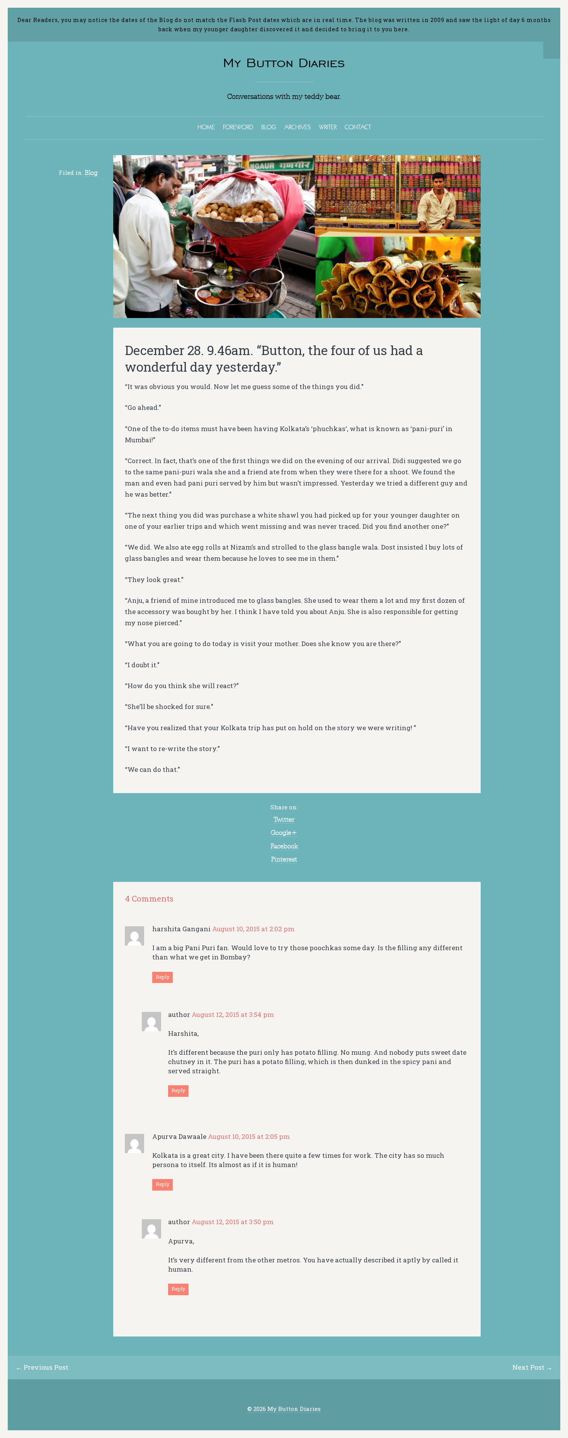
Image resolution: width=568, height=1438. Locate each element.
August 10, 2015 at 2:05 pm (249, 1136)
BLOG (268, 127)
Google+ (284, 832)
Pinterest (284, 859)
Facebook (284, 846)
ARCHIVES (297, 127)
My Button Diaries (284, 62)
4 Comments (149, 898)
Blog (91, 172)
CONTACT (358, 127)
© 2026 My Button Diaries (284, 1409)
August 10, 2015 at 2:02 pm (253, 928)
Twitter (284, 819)
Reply (162, 977)
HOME (206, 127)
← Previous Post (41, 1367)
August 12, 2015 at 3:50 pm (233, 1221)
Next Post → (532, 1367)
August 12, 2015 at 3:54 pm (233, 1014)
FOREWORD (238, 127)
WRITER (328, 127)
